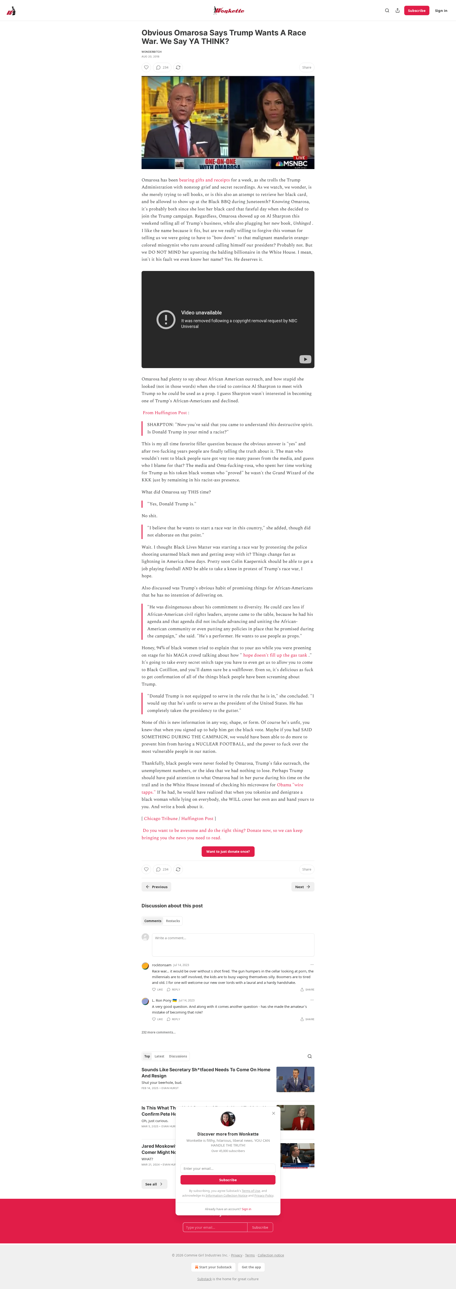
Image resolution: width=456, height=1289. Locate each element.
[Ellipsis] (312, 964)
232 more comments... (159, 1032)
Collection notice (271, 1255)
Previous (159, 886)
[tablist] (162, 921)
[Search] (387, 10)
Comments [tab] (152, 921)
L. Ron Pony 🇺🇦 (164, 1000)
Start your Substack (215, 1267)
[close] (273, 1113)
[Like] (146, 67)
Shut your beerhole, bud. (162, 1082)
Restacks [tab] (173, 921)
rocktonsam (161, 964)
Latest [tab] (159, 1056)
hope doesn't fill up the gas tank (275, 655)
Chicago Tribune (161, 818)
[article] (228, 1082)
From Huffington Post (165, 412)
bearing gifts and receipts (204, 180)
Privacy (236, 1255)
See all (151, 1184)
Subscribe (417, 10)
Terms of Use (251, 1191)
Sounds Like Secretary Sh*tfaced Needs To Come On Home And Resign (206, 1073)
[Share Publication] (397, 10)
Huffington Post (197, 818)
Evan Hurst (170, 1088)
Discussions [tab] (178, 1056)
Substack (204, 1279)
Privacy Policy (263, 1195)
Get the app (251, 1267)
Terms (250, 1255)
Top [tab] (147, 1056)
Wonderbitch (152, 51)
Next (299, 886)
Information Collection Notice (226, 1195)
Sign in (441, 10)
